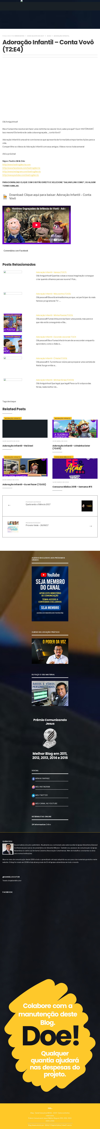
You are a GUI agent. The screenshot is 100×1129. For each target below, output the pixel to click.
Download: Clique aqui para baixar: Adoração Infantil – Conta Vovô (50, 196)
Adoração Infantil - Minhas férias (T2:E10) (55, 380)
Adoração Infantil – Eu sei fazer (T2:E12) (24, 484)
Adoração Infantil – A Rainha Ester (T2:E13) (71, 447)
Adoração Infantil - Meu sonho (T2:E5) (53, 294)
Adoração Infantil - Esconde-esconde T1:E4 (56, 337)
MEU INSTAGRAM (42, 787)
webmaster (19, 36)
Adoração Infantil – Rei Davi (17, 445)
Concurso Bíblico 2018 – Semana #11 (72, 486)
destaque (11, 401)
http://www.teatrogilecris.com (16, 164)
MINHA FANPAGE (42, 778)
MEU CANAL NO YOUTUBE (46, 803)
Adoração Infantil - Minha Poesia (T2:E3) (54, 315)
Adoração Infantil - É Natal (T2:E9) (51, 358)
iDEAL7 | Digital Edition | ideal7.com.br (58, 1125)
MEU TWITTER (41, 795)
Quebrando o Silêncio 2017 (38, 503)
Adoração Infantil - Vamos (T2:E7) (51, 272)
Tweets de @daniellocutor (11, 881)
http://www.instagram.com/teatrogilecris (21, 171)
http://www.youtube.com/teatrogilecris (20, 175)
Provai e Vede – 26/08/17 (37, 524)
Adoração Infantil (61, 36)
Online (41, 824)
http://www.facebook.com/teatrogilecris (21, 168)
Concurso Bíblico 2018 (64, 457)
